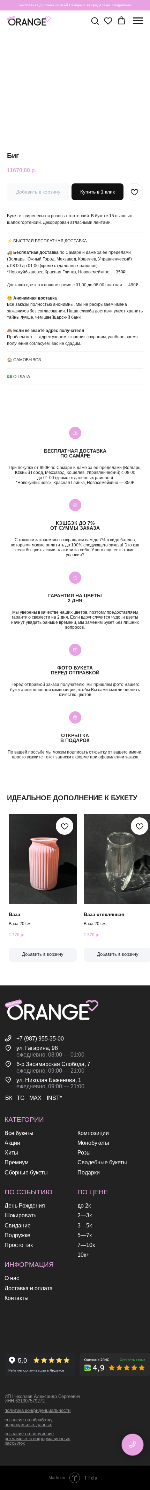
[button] (95, 20)
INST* (54, 1098)
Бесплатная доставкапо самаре (75, 453)
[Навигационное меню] (138, 20)
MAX (35, 1098)
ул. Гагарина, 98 (37, 1048)
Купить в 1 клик (97, 192)
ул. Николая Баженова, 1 (48, 1080)
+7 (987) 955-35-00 (40, 1038)
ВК (8, 1098)
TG (20, 1098)
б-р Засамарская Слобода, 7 (53, 1064)
